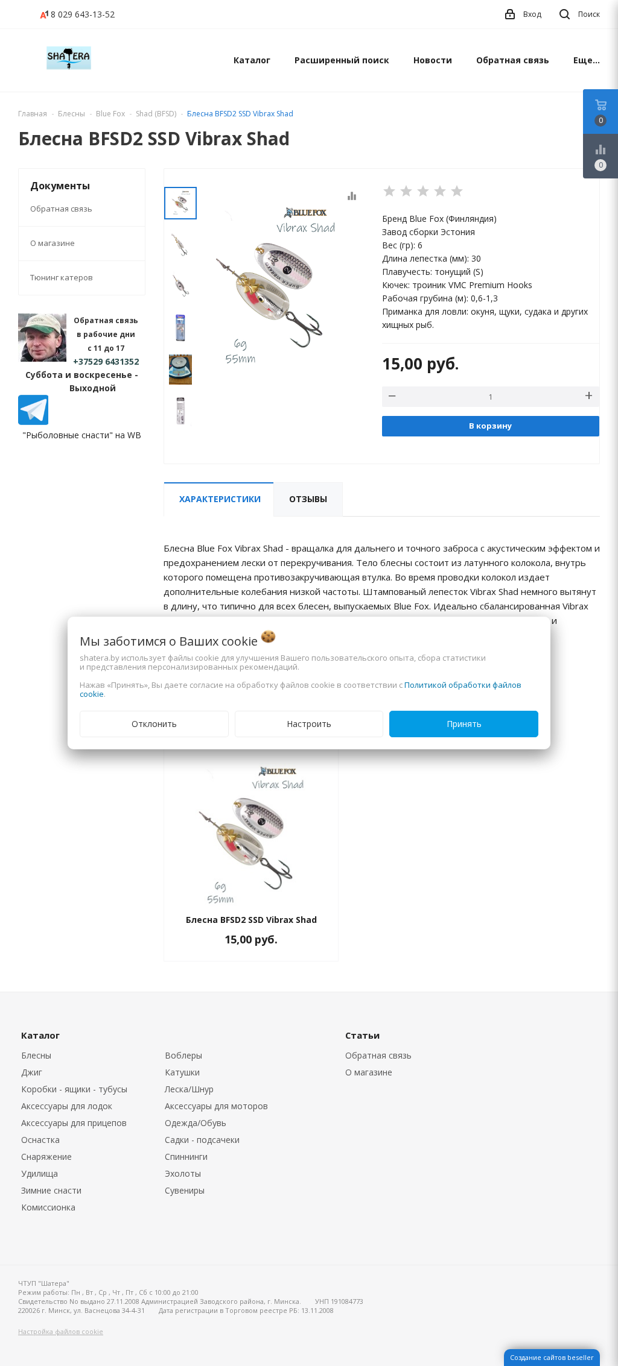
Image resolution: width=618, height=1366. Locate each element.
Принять (464, 723)
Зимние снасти (51, 1190)
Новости (432, 60)
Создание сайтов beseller (552, 1357)
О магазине (52, 243)
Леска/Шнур (189, 1089)
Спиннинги (186, 1156)
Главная (32, 114)
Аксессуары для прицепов (74, 1122)
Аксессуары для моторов (216, 1106)
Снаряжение (46, 1156)
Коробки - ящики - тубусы (74, 1089)
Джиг (31, 1072)
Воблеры (183, 1055)
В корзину (490, 425)
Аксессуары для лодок (66, 1106)
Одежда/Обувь (195, 1122)
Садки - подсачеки (202, 1139)
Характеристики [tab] (220, 499)
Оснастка (40, 1139)
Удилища (39, 1173)
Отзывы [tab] (308, 499)
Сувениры (185, 1190)
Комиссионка (48, 1207)
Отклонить (154, 723)
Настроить (309, 723)
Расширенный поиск (342, 60)
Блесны (36, 1055)
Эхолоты (183, 1173)
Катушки (182, 1072)
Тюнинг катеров (61, 277)
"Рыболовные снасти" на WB (81, 435)
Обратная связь (512, 60)
